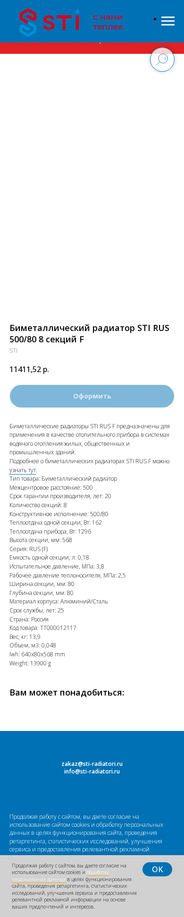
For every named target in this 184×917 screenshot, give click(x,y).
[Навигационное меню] (168, 21)
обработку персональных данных (60, 876)
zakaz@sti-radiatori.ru (92, 764)
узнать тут (22, 470)
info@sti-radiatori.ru (92, 771)
